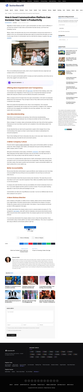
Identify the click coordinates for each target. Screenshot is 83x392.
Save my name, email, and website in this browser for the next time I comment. (23, 327)
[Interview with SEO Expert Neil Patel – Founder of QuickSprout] (47, 294)
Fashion (68, 10)
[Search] (77, 1)
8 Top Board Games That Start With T (71, 103)
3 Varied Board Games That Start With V (71, 93)
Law (38, 356)
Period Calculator (46, 364)
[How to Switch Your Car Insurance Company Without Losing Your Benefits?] (61, 52)
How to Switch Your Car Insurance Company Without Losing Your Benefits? (71, 52)
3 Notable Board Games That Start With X (71, 83)
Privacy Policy (44, 1)
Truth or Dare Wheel (20, 371)
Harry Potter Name (71, 364)
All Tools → (22, 365)
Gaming (59, 10)
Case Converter (23, 364)
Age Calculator (8, 364)
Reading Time (38, 364)
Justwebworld (40, 387)
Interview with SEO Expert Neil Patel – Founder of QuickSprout (47, 301)
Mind (77, 10)
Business (44, 10)
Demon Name (7, 365)
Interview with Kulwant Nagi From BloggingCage (29, 301)
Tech (39, 10)
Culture (16, 10)
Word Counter (15, 364)
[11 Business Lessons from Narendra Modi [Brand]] (30, 280)
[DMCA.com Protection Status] (68, 129)
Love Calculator (31, 364)
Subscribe (61, 28)
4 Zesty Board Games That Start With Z (71, 78)
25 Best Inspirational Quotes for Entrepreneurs (13, 301)
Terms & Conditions (51, 384)
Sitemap (53, 387)
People (6, 10)
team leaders (16, 211)
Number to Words (54, 364)
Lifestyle (22, 10)
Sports (11, 10)
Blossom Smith (8, 22)
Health (35, 10)
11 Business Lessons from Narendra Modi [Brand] (28, 287)
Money (49, 10)
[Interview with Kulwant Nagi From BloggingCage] (30, 294)
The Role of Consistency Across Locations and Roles (13, 287)
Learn (57, 351)
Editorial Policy (52, 1)
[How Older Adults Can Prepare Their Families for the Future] (61, 59)
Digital (54, 10)
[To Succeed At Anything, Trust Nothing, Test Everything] (47, 280)
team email (30, 90)
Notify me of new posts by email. (14, 330)
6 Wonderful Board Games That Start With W (71, 88)
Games (64, 1)
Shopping (50, 356)
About (18, 1)
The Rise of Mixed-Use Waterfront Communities (71, 72)
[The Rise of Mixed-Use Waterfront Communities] (61, 72)
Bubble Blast (7, 371)
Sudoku (13, 371)
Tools (59, 1)
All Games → (36, 371)
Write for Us (70, 384)
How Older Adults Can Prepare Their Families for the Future (71, 59)
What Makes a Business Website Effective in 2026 (72, 65)
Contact (23, 1)
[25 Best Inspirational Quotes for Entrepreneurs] (13, 294)
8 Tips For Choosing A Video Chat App (41, 250)
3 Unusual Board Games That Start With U (72, 98)
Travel (30, 10)
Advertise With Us (24, 384)
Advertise (29, 1)
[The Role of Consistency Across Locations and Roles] (13, 280)
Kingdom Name (15, 365)
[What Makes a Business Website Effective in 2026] (61, 66)
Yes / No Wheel (29, 371)
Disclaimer (36, 1)
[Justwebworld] (14, 5)
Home (73, 10)
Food (26, 10)
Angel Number (63, 364)
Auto (64, 10)
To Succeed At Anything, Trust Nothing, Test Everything (46, 287)
